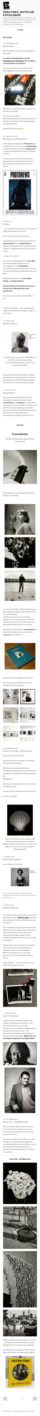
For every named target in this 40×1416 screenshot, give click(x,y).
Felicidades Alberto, (12, 859)
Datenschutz (7, 1411)
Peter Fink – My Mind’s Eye (15, 1122)
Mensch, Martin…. (11, 908)
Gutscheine (8, 46)
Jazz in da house (10, 1016)
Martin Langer (23, 918)
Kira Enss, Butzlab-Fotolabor (19, 14)
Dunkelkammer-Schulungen (13, 61)
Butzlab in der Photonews (15, 139)
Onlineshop (7, 635)
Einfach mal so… (10, 323)
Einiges (6, 224)
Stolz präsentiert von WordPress (23, 1411)
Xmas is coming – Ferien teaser (17, 751)
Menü (21, 30)
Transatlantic (9, 393)
